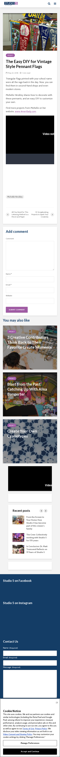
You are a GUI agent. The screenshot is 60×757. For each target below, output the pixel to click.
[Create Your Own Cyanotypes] (30, 441)
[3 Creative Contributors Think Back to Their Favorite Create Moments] (30, 347)
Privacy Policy (41, 728)
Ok (57, 702)
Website (9, 296)
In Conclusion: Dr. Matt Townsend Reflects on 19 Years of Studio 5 (36, 549)
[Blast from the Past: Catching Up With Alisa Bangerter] (30, 394)
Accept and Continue (30, 751)
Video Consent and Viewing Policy (17, 734)
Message (11, 667)
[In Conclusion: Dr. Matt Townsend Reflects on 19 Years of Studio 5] (18, 549)
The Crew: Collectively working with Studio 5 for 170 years (36, 537)
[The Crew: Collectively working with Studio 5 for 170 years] (18, 537)
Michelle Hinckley (15, 196)
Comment (10, 239)
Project (10, 55)
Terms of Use (28, 728)
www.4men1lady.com (25, 111)
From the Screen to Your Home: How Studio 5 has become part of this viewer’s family (36, 523)
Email (9, 285)
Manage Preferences (30, 743)
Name (9, 274)
